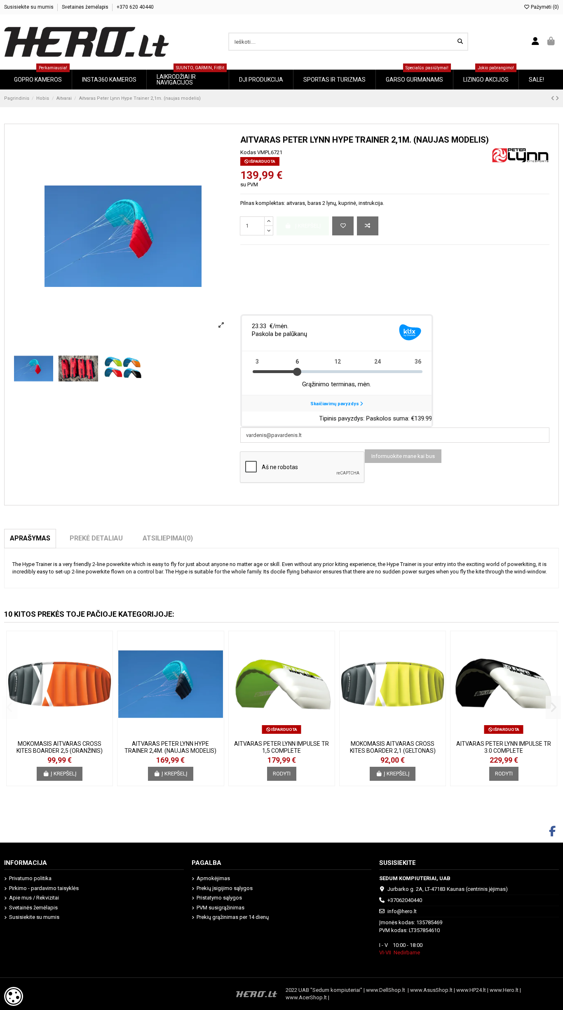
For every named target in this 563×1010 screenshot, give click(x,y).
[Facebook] (552, 831)
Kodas (248, 152)
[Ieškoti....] (460, 42)
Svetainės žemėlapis (86, 7)
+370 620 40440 (135, 7)
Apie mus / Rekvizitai (34, 898)
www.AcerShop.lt (306, 997)
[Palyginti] (367, 225)
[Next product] (557, 98)
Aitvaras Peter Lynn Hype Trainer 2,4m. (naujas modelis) (170, 747)
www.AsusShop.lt (432, 990)
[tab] (168, 538)
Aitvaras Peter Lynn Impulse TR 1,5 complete (281, 747)
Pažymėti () (544, 7)
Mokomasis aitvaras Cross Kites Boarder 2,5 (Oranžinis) (59, 747)
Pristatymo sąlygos (219, 898)
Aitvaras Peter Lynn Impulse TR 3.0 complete (503, 747)
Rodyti (282, 773)
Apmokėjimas (213, 878)
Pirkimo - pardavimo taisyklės (44, 888)
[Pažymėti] (343, 225)
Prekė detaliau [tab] (96, 538)
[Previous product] (553, 98)
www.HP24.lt (471, 990)
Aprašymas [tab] (30, 538)
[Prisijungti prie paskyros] (535, 41)
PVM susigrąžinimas (220, 907)
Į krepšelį (64, 773)
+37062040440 (404, 900)
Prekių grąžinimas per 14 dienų (233, 917)
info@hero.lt (402, 911)
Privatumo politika (30, 878)
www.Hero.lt (504, 990)
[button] (9, 707)
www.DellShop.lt (387, 990)
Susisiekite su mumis (29, 7)
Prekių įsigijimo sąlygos (225, 888)
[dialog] (13, 996)
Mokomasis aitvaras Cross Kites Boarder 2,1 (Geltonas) (393, 747)
